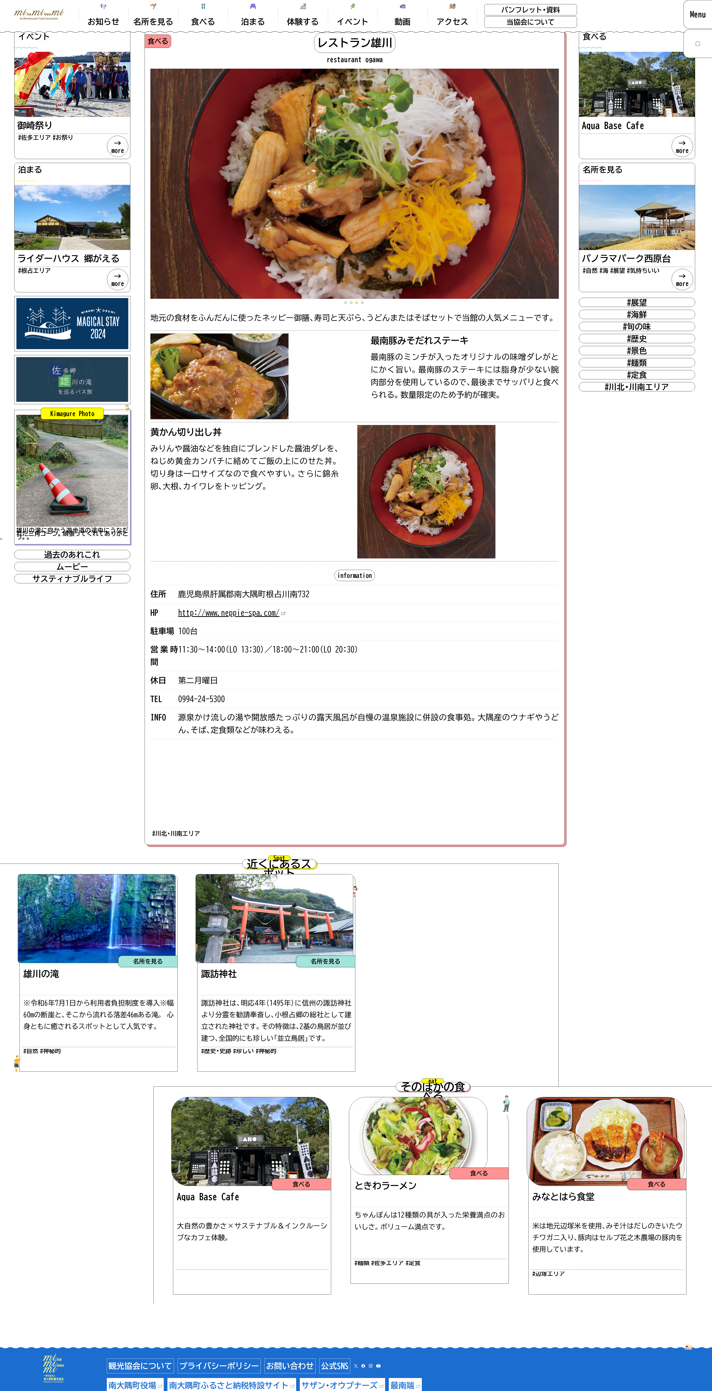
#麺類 (637, 363)
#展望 (637, 302)
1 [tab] (346, 303)
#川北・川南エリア (176, 833)
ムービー (72, 567)
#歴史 (637, 339)
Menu (698, 14)
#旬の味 (637, 327)
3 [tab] (357, 303)
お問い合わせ (290, 1366)
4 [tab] (363, 303)
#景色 (637, 351)
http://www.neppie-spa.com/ (228, 613)
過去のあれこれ (72, 555)
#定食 (637, 375)
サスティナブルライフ (72, 579)
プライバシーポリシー (219, 1366)
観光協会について (140, 1366)
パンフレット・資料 (530, 9)
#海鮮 (637, 314)
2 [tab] (352, 303)
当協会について (531, 22)
